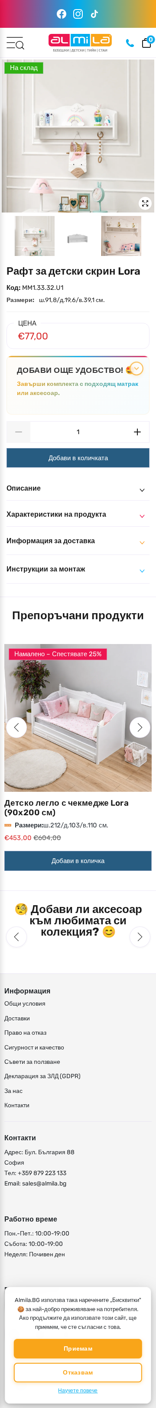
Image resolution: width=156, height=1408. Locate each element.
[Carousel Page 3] (121, 236)
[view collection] (78, 718)
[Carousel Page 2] (78, 236)
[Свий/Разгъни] (136, 368)
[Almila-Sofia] (80, 43)
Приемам (78, 1348)
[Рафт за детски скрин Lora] (78, 136)
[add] (138, 432)
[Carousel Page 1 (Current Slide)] (34, 236)
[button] (16, 727)
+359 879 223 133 (42, 1173)
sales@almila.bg (44, 1183)
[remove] (18, 432)
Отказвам (78, 1372)
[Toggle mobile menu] (14, 42)
